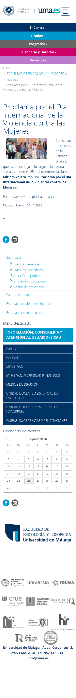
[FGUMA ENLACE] (63, 582)
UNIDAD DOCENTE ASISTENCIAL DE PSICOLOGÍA (32, 395)
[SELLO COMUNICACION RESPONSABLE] (63, 601)
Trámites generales (27, 264)
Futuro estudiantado (20, 294)
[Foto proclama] (26, 148)
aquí (51, 196)
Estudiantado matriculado (24, 312)
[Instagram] (15, 239)
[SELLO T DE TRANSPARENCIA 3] (13, 621)
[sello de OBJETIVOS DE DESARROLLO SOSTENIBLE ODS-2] (13, 582)
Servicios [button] (37, 60)
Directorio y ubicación (29, 281)
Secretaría (13, 257)
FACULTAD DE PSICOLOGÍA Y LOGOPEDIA (37, 73)
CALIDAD (12, 358)
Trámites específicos (28, 270)
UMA (6, 68)
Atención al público (27, 275)
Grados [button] (37, 36)
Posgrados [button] (37, 44)
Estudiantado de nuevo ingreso (28, 303)
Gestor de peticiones (28, 287)
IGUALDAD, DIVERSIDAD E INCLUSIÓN (34, 375)
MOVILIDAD (14, 366)
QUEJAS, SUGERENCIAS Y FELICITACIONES (36, 420)
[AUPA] (38, 601)
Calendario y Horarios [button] (37, 52)
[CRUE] (13, 601)
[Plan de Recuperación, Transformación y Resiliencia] (25, 637)
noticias (12, 79)
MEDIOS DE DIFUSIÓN (22, 384)
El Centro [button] (37, 27)
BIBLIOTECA (15, 349)
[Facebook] (6, 239)
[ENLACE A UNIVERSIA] (38, 582)
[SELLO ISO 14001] (38, 621)
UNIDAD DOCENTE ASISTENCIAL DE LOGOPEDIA (32, 409)
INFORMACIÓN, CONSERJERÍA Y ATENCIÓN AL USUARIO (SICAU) (34, 335)
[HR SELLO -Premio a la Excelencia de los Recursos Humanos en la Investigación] (63, 621)
